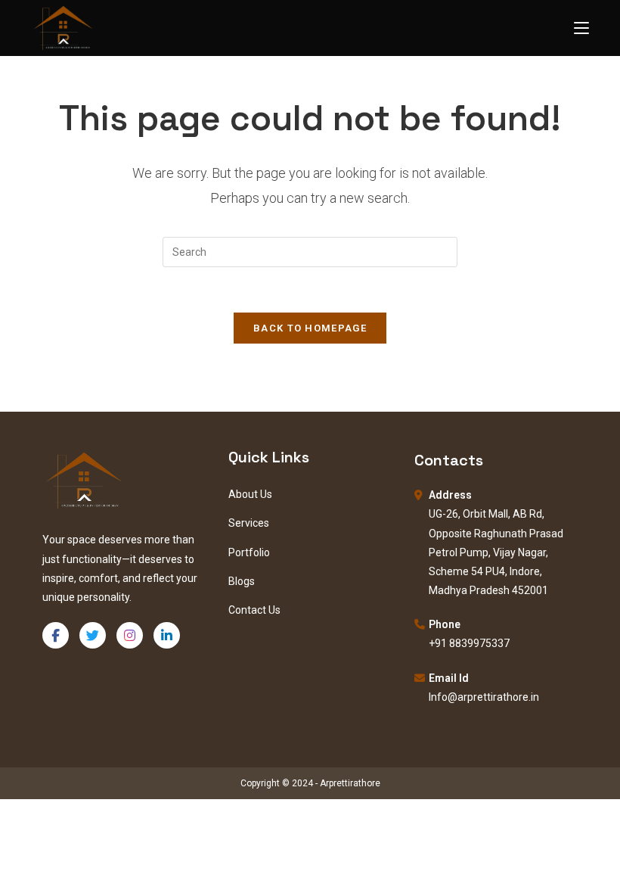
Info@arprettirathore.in (484, 697)
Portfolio (249, 552)
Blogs (241, 581)
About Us (250, 494)
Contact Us (254, 610)
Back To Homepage (310, 328)
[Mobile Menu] (581, 28)
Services (248, 523)
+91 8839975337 (469, 643)
